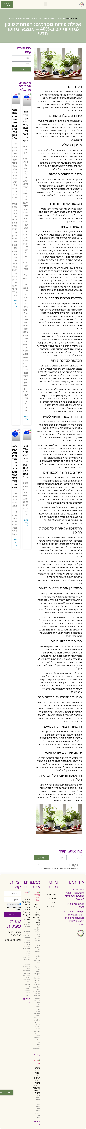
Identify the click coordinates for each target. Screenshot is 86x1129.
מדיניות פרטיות (15, 907)
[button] (45, 4)
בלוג (67, 18)
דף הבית (74, 18)
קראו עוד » (26, 419)
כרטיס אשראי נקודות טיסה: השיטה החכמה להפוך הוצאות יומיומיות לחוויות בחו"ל (36, 1080)
